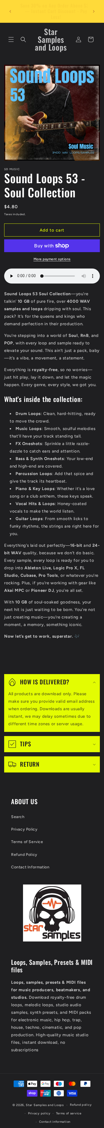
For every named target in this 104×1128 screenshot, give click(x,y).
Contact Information (30, 867)
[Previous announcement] (10, 11)
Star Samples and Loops (45, 1105)
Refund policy (81, 1105)
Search (18, 816)
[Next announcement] (94, 11)
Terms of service (69, 1113)
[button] (11, 39)
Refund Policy (24, 854)
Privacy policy (39, 1113)
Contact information (54, 1122)
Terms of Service (27, 841)
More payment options (52, 259)
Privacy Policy (24, 829)
